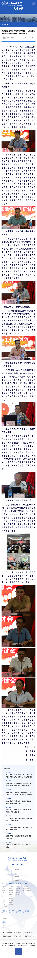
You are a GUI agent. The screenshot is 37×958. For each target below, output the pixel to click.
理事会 (3, 892)
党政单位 (18, 888)
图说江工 (11, 902)
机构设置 (19, 883)
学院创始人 (4, 890)
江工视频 (11, 900)
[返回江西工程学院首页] (12, 2)
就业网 (3, 927)
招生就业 (4, 922)
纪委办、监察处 (26, 888)
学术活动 (11, 890)
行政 (2, 896)
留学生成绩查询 (7, 936)
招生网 (3, 925)
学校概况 (4, 883)
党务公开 (26, 883)
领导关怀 (11, 898)
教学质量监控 (4, 918)
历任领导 (3, 904)
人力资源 (19, 911)
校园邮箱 (21, 936)
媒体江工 (11, 894)
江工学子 (11, 896)
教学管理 (4, 911)
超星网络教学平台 (29, 936)
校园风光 (3, 902)
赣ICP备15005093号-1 (23, 945)
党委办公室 (25, 886)
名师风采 (3, 900)
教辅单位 (18, 894)
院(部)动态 (11, 888)
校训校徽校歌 (4, 906)
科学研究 (11, 911)
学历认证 (14, 936)
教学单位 (18, 892)
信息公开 (11, 892)
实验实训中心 (4, 916)
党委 (2, 894)
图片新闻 (11, 904)
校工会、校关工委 (27, 890)
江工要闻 (11, 886)
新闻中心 (11, 883)
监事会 (3, 898)
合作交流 (26, 911)
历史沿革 (3, 888)
